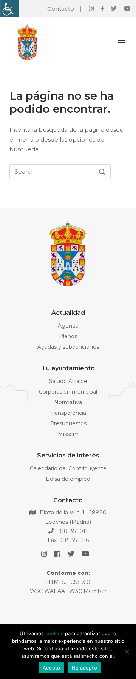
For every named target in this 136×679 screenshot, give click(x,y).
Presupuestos (68, 423)
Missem (68, 434)
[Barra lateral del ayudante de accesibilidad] (9, 8)
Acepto (51, 668)
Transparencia (68, 413)
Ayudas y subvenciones (68, 346)
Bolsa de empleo (68, 479)
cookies (54, 633)
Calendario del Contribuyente (68, 468)
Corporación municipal (68, 391)
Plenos (68, 336)
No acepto (84, 668)
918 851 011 (72, 531)
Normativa (68, 402)
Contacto (60, 8)
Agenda (68, 325)
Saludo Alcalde (68, 381)
